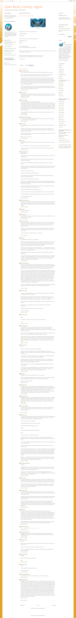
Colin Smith (22, 325)
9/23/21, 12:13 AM (24, 475)
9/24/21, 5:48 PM (24, 552)
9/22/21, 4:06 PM (24, 342)
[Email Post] (26, 65)
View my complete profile (63, 60)
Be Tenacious (61, 90)
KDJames (22, 414)
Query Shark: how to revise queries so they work (9, 51)
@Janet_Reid (64, 15)
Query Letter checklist (8, 44)
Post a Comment (24, 600)
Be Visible (60, 92)
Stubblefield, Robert (62, 125)
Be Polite (60, 76)
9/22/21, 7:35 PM (24, 382)
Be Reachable (61, 84)
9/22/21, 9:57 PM (24, 412)
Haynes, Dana (61, 110)
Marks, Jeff (61, 117)
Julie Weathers (23, 151)
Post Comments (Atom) (40, 608)
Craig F (21, 123)
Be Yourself (61, 95)
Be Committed (61, 69)
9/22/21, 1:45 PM (24, 218)
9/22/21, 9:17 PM (24, 403)
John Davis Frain (23, 463)
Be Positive (61, 78)
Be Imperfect (61, 72)
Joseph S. (22, 290)
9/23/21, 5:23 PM (24, 524)
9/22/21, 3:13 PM (24, 323)
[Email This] (28, 65)
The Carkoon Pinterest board (64, 28)
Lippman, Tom (61, 116)
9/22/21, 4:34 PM (24, 371)
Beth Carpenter (23, 200)
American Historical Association (64, 141)
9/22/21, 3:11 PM (24, 312)
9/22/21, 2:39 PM (24, 260)
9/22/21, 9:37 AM (24, 138)
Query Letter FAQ (7, 46)
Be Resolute (61, 88)
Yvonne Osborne (23, 574)
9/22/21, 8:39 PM (24, 393)
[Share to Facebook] (31, 65)
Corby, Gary (61, 106)
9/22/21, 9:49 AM (24, 149)
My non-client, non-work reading (10, 64)
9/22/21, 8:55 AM (24, 114)
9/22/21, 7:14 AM (24, 90)
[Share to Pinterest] (32, 65)
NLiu (21, 209)
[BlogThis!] (29, 65)
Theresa (22, 92)
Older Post (54, 605)
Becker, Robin (61, 101)
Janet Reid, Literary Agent (23, 7)
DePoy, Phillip (61, 108)
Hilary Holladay (61, 112)
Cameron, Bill (61, 103)
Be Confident (61, 71)
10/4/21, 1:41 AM (24, 597)
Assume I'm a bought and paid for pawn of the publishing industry (65, 147)
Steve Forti (22, 100)
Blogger (43, 615)
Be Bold (60, 65)
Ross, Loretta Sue (62, 121)
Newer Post (22, 605)
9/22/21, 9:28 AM (24, 121)
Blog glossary (61, 26)
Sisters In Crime (62, 138)
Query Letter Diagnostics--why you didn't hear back (10, 42)
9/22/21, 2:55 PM (24, 288)
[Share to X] (30, 65)
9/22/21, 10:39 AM (24, 206)
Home (38, 605)
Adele (21, 509)
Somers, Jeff (61, 123)
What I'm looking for (8, 53)
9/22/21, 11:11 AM (24, 212)
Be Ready (60, 86)
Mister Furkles (23, 70)
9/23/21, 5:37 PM (24, 529)
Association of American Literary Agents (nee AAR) (65, 133)
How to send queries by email (10, 48)
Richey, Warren (61, 119)
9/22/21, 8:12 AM (24, 97)
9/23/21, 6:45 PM (24, 537)
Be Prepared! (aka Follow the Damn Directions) (64, 81)
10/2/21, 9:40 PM (24, 577)
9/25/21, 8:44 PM (24, 572)
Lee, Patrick (61, 114)
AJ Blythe (22, 384)
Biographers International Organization (63, 136)
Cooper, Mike (61, 105)
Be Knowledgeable (62, 74)
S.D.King (22, 214)
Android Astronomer (24, 117)
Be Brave (60, 67)
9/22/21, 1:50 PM (24, 235)
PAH (21, 238)
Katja (21, 140)
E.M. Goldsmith (23, 263)
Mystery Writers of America (64, 140)
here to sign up (9, 15)
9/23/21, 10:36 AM (24, 507)
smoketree (22, 490)
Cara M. (22, 477)
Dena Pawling (23, 406)
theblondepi (22, 579)
